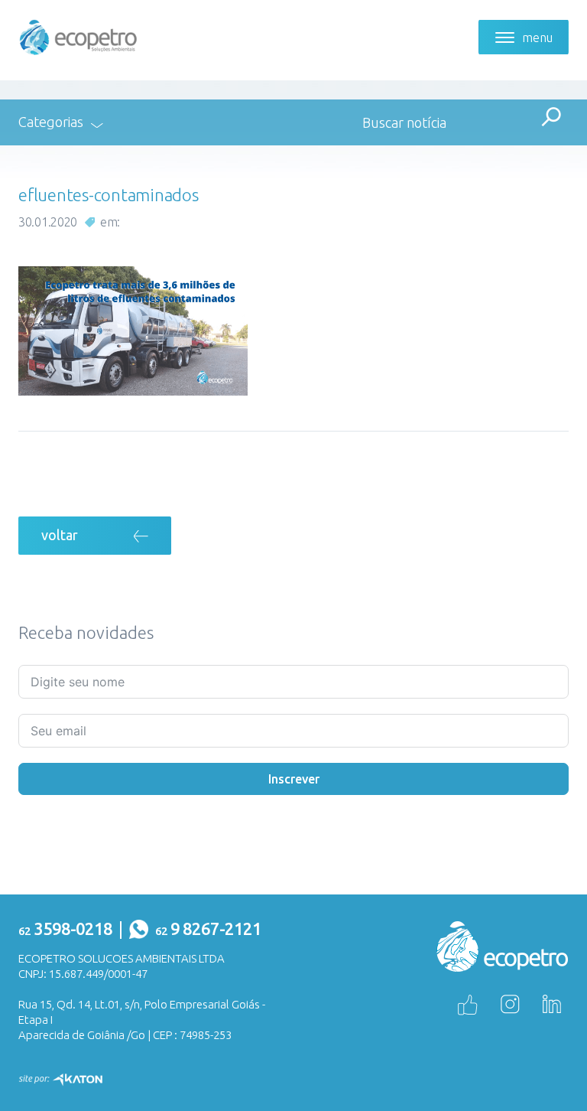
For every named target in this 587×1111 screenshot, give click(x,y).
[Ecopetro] (78, 36)
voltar (59, 534)
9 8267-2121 (208, 928)
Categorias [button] (50, 121)
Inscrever (293, 779)
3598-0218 (65, 928)
